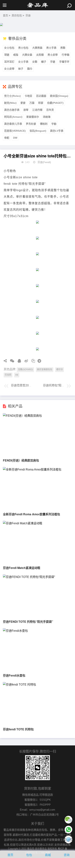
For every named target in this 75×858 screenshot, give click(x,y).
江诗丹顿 (37, 109)
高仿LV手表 (56, 130)
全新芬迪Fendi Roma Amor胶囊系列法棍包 (31, 514)
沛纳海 (46, 116)
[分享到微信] (10, 361)
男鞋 (62, 47)
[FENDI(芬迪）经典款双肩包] (22, 415)
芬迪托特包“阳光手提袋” (58, 385)
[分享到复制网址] (32, 361)
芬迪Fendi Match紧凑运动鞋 (21, 568)
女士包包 (9, 47)
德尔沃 (59, 369)
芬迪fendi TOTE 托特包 (18, 729)
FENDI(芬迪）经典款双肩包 (21, 460)
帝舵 (6, 137)
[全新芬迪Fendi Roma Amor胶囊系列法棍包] (32, 469)
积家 (40, 102)
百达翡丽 (41, 95)
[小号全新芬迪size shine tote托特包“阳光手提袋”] (37, 5)
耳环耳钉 (9, 61)
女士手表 (23, 61)
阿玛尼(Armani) (13, 116)
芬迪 (28, 15)
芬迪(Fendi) (44, 162)
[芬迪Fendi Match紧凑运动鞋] (22, 523)
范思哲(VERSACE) (15, 130)
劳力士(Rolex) (12, 95)
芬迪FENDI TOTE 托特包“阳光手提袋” (28, 621)
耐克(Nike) (10, 102)
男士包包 (23, 47)
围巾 (29, 68)
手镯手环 (64, 61)
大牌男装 (37, 47)
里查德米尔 (32, 116)
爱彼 (22, 102)
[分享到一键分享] (38, 361)
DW (15, 137)
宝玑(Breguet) (37, 130)
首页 (5, 15)
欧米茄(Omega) (59, 95)
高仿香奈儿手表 (13, 123)
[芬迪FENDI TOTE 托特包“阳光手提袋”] (29, 576)
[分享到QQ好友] (18, 361)
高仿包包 (17, 15)
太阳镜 (40, 54)
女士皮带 (9, 68)
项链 (6, 54)
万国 (31, 102)
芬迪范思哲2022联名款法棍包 (30, 385)
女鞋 (34, 61)
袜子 (20, 68)
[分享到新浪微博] (25, 361)
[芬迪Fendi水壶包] (15, 630)
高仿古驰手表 (11, 109)
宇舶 (53, 123)
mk (16, 375)
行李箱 (65, 54)
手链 (52, 61)
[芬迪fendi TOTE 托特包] (19, 684)
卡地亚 (28, 95)
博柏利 (44, 123)
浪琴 (25, 109)
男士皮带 (53, 54)
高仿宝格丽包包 (44, 369)
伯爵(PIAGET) (55, 102)
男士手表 (51, 47)
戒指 (15, 54)
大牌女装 (27, 54)
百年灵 (50, 109)
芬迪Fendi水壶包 (14, 675)
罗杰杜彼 (31, 123)
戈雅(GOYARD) (25, 369)
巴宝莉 (8, 375)
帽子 (43, 61)
